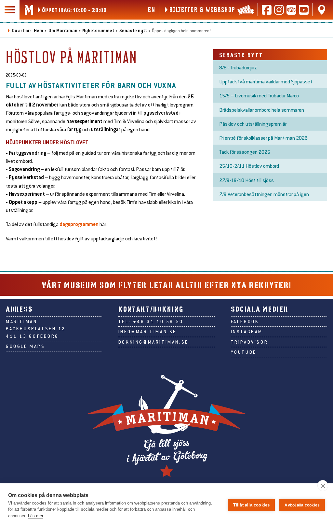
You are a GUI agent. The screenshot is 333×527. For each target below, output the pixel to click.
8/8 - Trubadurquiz (238, 67)
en (151, 9)
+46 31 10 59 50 (158, 321)
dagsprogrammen (79, 224)
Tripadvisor (249, 342)
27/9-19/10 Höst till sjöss (246, 180)
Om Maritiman (62, 30)
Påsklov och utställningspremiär (252, 123)
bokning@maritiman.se (153, 342)
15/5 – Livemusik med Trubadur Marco (259, 95)
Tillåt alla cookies (251, 505)
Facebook (245, 321)
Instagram (247, 332)
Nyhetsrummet (98, 30)
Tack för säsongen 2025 (244, 151)
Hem (38, 30)
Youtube (244, 352)
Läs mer (35, 515)
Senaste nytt (133, 30)
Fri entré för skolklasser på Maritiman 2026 (263, 137)
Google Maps (25, 346)
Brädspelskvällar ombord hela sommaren (261, 109)
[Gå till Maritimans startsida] (29, 10)
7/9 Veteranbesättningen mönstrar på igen (264, 194)
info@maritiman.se (147, 332)
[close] (322, 485)
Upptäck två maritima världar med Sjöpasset (265, 81)
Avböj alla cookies (302, 505)
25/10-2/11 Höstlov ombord (249, 165)
